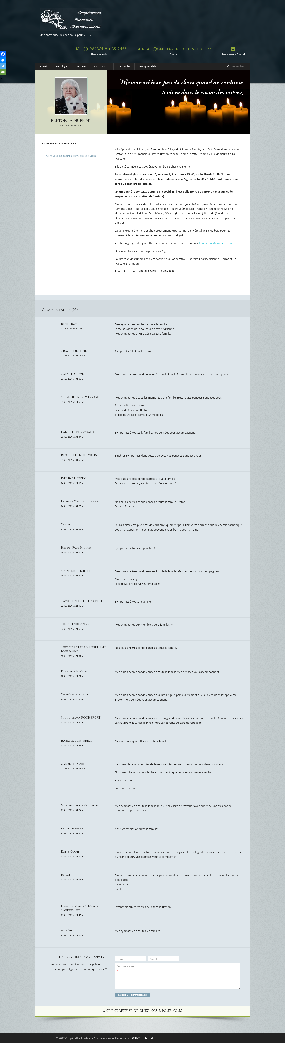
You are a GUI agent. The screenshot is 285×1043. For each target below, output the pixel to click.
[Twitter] (3, 66)
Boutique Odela (147, 66)
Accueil (43, 66)
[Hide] (1, 78)
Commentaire (125, 968)
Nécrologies (62, 66)
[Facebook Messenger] (3, 60)
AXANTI (135, 1038)
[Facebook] (3, 54)
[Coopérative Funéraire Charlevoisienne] (71, 19)
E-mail (153, 959)
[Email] (3, 72)
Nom (120, 959)
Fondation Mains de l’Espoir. (216, 243)
